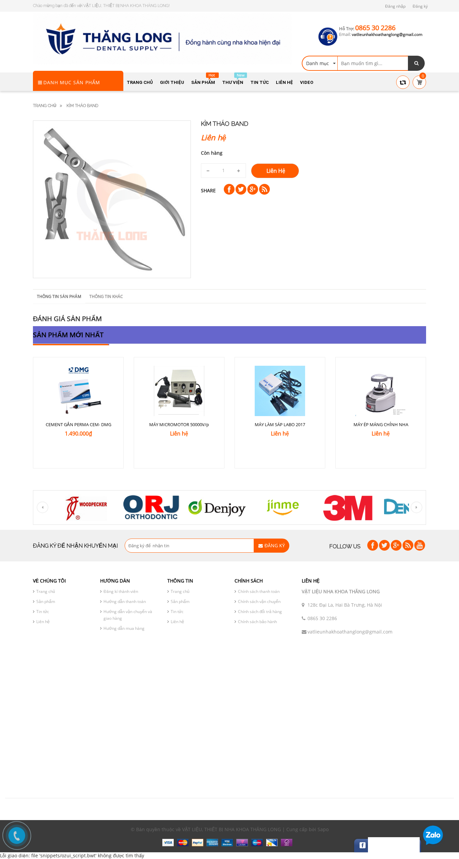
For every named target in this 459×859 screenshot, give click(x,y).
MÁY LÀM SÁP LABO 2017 (280, 424)
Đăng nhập (395, 6)
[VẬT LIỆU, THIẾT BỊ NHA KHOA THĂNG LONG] (162, 38)
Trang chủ (44, 105)
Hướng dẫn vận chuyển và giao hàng (127, 615)
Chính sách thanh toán (259, 591)
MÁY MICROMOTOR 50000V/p (179, 424)
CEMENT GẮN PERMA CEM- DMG (78, 424)
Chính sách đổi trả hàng (260, 611)
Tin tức (42, 611)
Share (208, 190)
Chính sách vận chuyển (259, 601)
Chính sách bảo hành (257, 621)
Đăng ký (420, 6)
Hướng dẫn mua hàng (123, 628)
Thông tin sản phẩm (59, 296)
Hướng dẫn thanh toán (124, 601)
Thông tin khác (106, 296)
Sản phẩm (45, 601)
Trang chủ (45, 591)
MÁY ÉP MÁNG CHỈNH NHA (380, 424)
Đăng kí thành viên (120, 591)
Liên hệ (43, 621)
